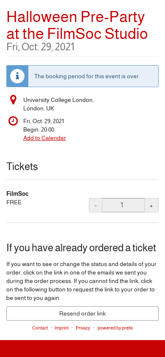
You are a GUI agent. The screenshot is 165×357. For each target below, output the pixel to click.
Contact (40, 327)
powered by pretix (115, 327)
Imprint (62, 327)
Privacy (83, 327)
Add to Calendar (44, 138)
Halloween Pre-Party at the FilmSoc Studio (77, 30)
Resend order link (82, 313)
